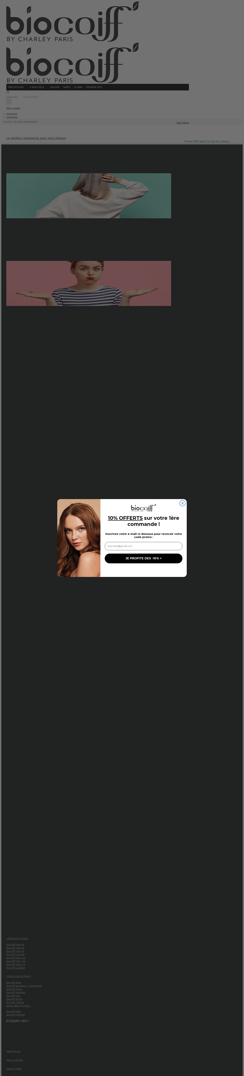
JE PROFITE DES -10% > (143, 558)
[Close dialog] (182, 503)
